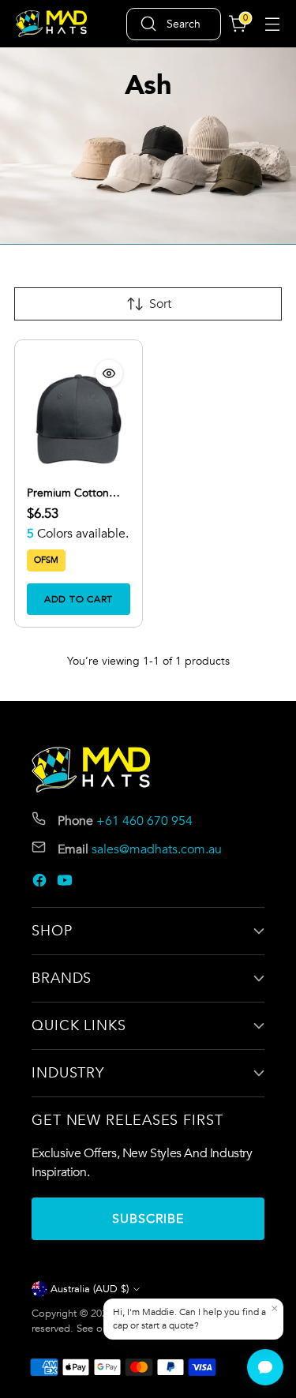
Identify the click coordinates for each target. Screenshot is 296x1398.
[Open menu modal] (272, 24)
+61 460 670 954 (144, 821)
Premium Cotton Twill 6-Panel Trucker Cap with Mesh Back (77, 493)
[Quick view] (109, 373)
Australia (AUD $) (90, 1289)
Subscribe (148, 1218)
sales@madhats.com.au (157, 849)
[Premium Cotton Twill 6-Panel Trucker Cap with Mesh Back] (78, 419)
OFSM (46, 560)
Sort (160, 304)
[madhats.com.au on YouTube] (66, 883)
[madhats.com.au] (51, 24)
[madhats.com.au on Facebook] (41, 883)
